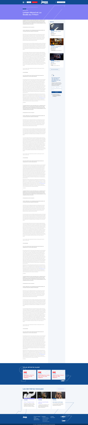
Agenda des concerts (37, 419)
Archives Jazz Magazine (45, 418)
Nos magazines (44, 416)
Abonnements (35, 2)
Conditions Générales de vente (45, 424)
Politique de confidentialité (52, 424)
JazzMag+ (28, 2)
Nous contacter (53, 417)
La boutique (52, 416)
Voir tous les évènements (54, 69)
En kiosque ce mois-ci (45, 417)
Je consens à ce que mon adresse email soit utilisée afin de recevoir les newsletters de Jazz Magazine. (57, 95)
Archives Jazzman (44, 420)
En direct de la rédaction (37, 416)
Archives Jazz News (45, 419)
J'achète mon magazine (61, 2)
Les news (35, 417)
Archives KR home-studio (45, 421)
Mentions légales (39, 424)
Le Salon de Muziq (36, 418)
